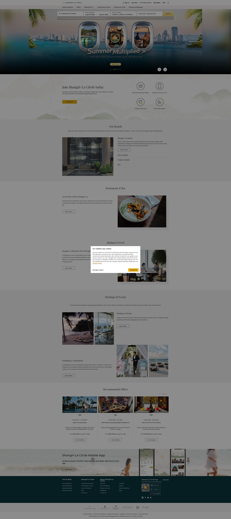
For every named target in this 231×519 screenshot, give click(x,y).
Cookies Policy (97, 263)
